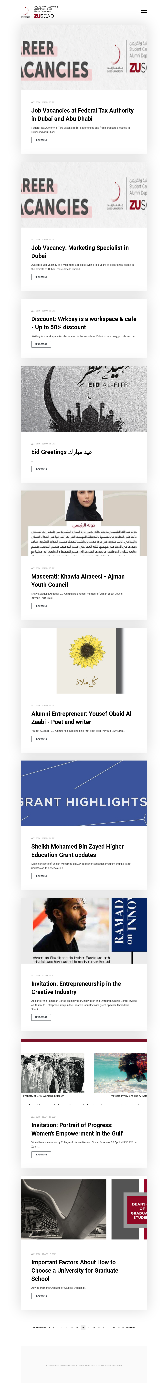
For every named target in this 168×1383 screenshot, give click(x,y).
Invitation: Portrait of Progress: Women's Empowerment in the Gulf (77, 1129)
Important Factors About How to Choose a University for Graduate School (74, 1270)
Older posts (128, 1328)
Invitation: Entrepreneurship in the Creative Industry (76, 987)
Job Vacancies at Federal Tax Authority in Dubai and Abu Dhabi (82, 114)
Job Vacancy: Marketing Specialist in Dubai (80, 251)
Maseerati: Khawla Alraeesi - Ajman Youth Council (78, 580)
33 (67, 1328)
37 (89, 1328)
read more (41, 140)
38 (94, 1328)
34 (72, 1328)
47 (118, 1328)
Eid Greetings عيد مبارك (61, 452)
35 (77, 1328)
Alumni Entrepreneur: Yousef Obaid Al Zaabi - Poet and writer (81, 717)
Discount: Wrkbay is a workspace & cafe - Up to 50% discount (83, 323)
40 (104, 1328)
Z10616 (36, 102)
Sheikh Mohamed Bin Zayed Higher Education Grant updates (77, 850)
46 (114, 1328)
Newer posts (39, 1328)
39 (99, 1328)
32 (62, 1328)
